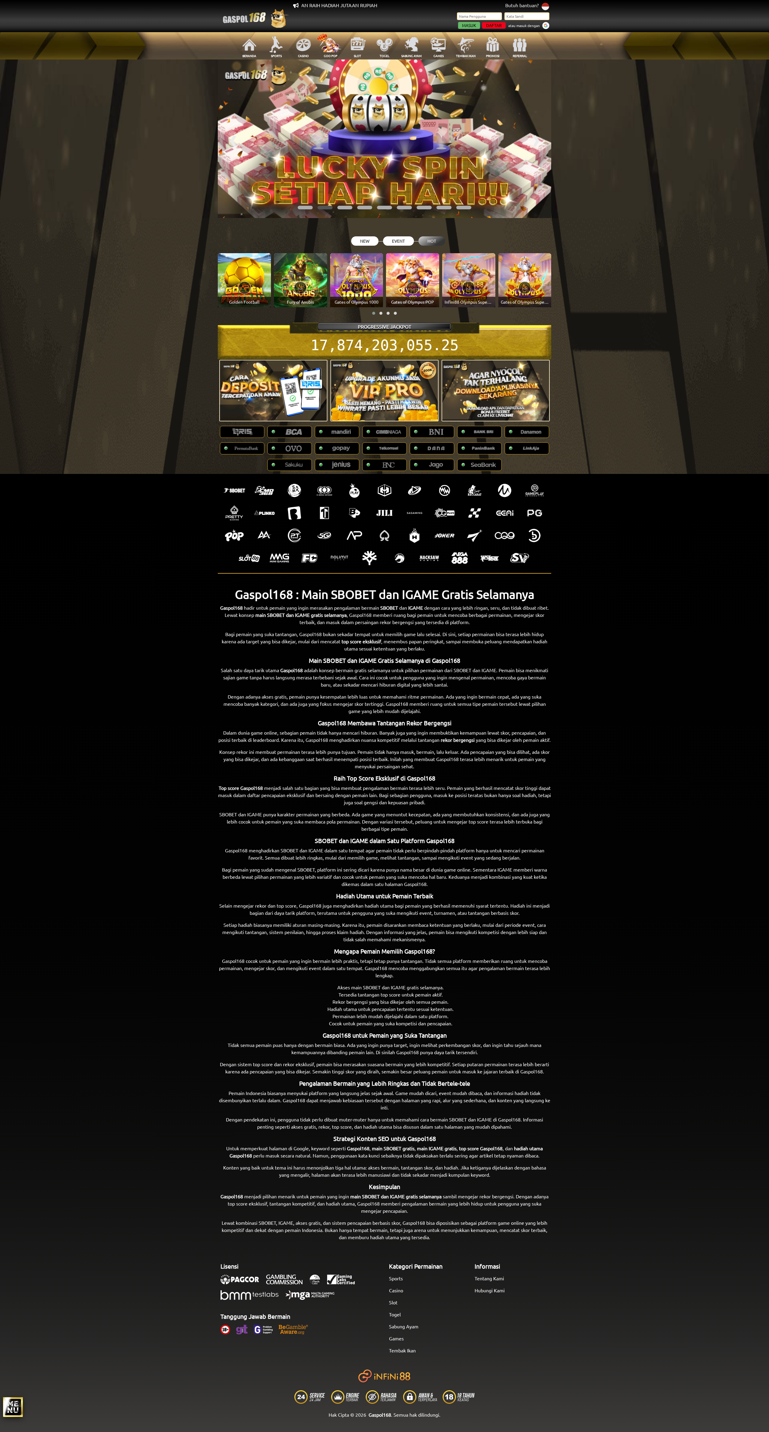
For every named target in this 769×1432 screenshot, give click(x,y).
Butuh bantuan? (522, 5)
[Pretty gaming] (234, 512)
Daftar (494, 25)
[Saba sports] (294, 490)
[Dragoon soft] (400, 558)
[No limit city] (339, 558)
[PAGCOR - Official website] (242, 1282)
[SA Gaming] (415, 512)
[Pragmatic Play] (354, 490)
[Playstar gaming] (475, 535)
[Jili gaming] (384, 512)
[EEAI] (505, 512)
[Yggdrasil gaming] (369, 558)
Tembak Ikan (402, 1350)
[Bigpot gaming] (354, 512)
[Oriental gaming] (445, 512)
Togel (395, 1314)
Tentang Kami (489, 1278)
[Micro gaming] (505, 490)
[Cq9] (505, 535)
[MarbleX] (475, 512)
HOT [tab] (431, 241)
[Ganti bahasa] (545, 6)
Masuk (469, 25)
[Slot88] (249, 558)
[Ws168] (490, 558)
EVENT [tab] (398, 241)
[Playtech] (415, 490)
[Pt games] (294, 535)
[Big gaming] (294, 512)
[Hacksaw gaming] (430, 558)
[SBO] (234, 490)
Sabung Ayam (403, 1326)
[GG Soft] (384, 490)
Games (396, 1338)
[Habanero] (415, 535)
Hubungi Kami (490, 1290)
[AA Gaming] (264, 535)
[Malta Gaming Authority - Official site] (313, 1298)
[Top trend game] (324, 512)
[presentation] (233, 138)
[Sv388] (520, 558)
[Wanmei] (445, 490)
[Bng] (535, 535)
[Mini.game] (264, 512)
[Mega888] (460, 558)
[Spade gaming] (384, 535)
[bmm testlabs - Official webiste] (252, 1298)
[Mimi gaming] (279, 558)
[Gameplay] (535, 490)
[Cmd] (264, 490)
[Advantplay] (354, 535)
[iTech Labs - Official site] (318, 1282)
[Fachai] (309, 558)
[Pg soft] (535, 512)
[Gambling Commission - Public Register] (287, 1282)
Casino (396, 1290)
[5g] (324, 535)
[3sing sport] (324, 490)
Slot (393, 1302)
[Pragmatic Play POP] (234, 535)
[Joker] (445, 535)
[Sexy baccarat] (475, 490)
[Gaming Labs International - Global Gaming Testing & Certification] (344, 1282)
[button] (305, 207)
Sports (396, 1278)
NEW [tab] (364, 241)
